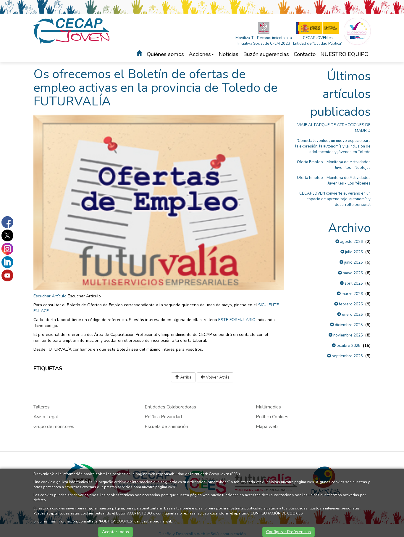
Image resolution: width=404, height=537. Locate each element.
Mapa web (267, 426)
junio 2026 (353, 262)
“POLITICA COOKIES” (115, 521)
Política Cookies (272, 416)
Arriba (185, 377)
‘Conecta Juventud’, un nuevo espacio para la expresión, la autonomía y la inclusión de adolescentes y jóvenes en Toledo (333, 146)
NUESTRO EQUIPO (344, 54)
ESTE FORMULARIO (237, 320)
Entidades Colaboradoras (170, 407)
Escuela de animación (166, 426)
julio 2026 (353, 252)
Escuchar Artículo (50, 296)
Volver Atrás (217, 377)
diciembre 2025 (348, 325)
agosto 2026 (351, 241)
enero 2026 (352, 314)
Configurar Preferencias (288, 532)
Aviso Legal (45, 416)
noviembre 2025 (347, 335)
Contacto (305, 54)
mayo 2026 (352, 273)
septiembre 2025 (347, 356)
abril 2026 (353, 283)
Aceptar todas (115, 532)
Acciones (200, 54)
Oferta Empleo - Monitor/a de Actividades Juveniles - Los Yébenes (334, 180)
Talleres (41, 407)
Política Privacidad (163, 416)
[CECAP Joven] (71, 30)
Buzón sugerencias (266, 54)
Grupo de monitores (53, 426)
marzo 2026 (352, 293)
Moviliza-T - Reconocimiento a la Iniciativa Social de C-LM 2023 (263, 40)
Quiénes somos (165, 54)
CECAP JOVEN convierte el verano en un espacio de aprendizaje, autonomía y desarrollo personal (335, 199)
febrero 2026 (350, 304)
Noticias (228, 54)
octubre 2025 (348, 345)
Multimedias (268, 407)
